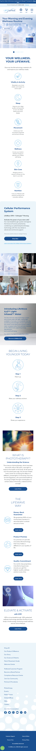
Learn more (18, 530)
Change (27, 5)
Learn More (18, 489)
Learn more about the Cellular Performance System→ (17, 243)
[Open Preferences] (2, 748)
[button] (15, 52)
